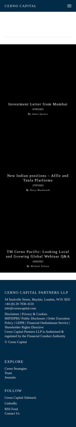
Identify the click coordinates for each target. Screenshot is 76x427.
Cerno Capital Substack (20, 397)
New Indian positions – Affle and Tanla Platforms (38, 178)
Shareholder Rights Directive (24, 327)
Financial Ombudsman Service (47, 323)
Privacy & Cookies (34, 314)
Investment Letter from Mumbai (38, 104)
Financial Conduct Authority (46, 336)
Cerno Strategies (16, 368)
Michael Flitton (40, 266)
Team (8, 373)
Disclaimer (12, 314)
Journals (10, 377)
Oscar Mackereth (40, 190)
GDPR (20, 323)
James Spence (40, 114)
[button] (69, 6)
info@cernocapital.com (20, 308)
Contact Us (12, 413)
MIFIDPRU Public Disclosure (25, 318)
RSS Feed (11, 409)
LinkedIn (11, 403)
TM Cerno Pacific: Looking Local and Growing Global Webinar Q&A (38, 254)
